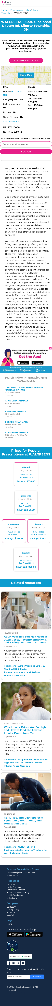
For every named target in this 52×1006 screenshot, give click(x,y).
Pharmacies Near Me (16, 890)
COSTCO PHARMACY (16, 422)
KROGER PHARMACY (16, 400)
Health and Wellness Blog (18, 892)
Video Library (12, 898)
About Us (11, 912)
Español (10, 915)
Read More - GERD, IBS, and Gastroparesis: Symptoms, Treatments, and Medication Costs (25, 850)
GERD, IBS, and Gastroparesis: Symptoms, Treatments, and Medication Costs (23, 820)
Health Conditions (15, 895)
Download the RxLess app (21, 929)
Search (26, 151)
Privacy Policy (13, 909)
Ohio (28, 10)
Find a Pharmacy (14, 887)
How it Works (13, 875)
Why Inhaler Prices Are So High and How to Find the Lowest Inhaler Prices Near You (25, 730)
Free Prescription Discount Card (21, 873)
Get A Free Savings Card (26, 60)
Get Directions (11, 121)
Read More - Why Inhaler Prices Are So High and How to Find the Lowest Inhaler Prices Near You (25, 762)
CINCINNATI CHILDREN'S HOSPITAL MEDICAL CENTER (25, 388)
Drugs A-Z (11, 884)
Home (4, 10)
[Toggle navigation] (48, 4)
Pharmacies (16, 10)
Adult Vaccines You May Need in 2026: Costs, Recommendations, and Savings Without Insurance (25, 639)
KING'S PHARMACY (15, 411)
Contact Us (12, 907)
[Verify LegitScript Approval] (12, 946)
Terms (9, 924)
